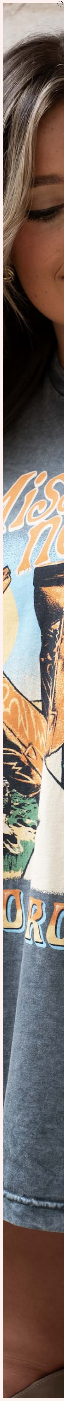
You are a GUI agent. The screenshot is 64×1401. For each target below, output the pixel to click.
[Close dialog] (60, 3)
